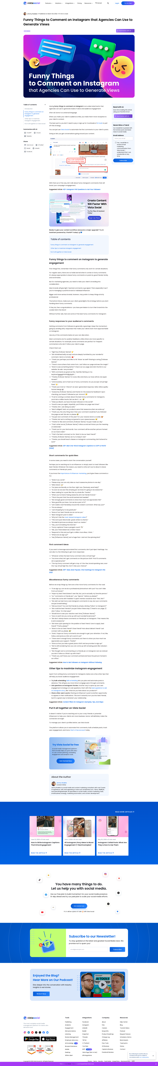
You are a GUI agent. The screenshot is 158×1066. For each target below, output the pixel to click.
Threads (85, 1037)
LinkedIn (84, 1028)
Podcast (122, 1031)
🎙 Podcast (99, 3)
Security (100, 1061)
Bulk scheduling (72, 680)
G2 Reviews (105, 1046)
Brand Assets (124, 1040)
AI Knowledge (71, 1043)
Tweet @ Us (123, 1043)
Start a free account (77, 730)
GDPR (133, 1061)
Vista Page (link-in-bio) (89, 1052)
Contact (122, 1049)
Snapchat (85, 1034)
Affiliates (105, 1040)
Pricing (79, 3)
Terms (95, 1061)
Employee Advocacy (71, 1040)
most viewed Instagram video (75, 517)
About (104, 1022)
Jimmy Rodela (32, 14)
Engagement (69, 1028)
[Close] (153, 1055)
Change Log (106, 1037)
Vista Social (65, 130)
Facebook (85, 1022)
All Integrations (87, 1055)
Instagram (85, 1025)
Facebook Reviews (108, 1052)
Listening (68, 1034)
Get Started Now (65, 761)
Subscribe (123, 160)
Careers (104, 1028)
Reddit (84, 1031)
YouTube (85, 1046)
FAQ (103, 1025)
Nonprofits (105, 1031)
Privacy (90, 1061)
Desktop (67, 1052)
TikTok (84, 1040)
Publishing (68, 1022)
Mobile (67, 1049)
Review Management (72, 1037)
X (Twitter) (85, 1043)
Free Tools (105, 1043)
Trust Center (107, 1061)
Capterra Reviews (107, 1049)
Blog (121, 1025)
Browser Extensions (71, 1046)
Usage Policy (116, 1061)
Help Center (124, 1022)
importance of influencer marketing (73, 473)
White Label (69, 1055)
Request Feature (125, 1034)
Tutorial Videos (124, 1028)
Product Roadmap (108, 1034)
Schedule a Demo (125, 1037)
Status (122, 1046)
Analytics (68, 1025)
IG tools (99, 123)
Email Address (118, 135)
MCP (86, 1049)
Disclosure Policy (125, 1061)
